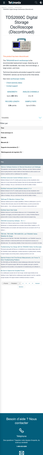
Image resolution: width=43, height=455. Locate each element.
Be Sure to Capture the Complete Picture (12, 270)
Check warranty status (14, 83)
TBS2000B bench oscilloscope (17, 60)
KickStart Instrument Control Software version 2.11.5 (16, 178)
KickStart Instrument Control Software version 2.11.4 (16, 188)
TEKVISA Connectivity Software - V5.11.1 (13, 221)
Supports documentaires (9, 147)
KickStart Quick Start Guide (9, 210)
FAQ (3, 137)
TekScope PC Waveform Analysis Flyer (12, 199)
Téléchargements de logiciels (11, 152)
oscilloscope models (17, 79)
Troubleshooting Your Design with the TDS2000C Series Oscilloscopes (21, 247)
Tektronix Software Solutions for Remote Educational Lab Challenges (21, 167)
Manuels (4, 142)
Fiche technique (7, 133)
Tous (2, 128)
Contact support (12, 86)
